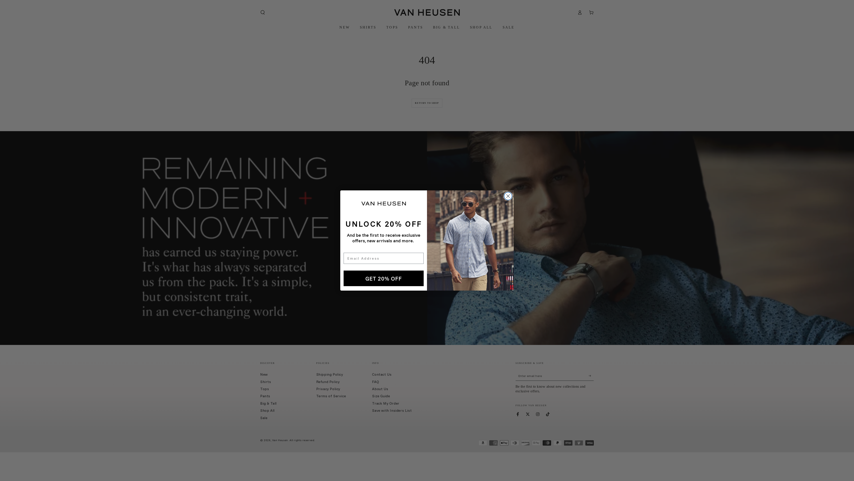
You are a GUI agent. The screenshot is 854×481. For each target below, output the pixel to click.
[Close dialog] (508, 196)
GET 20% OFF (383, 278)
